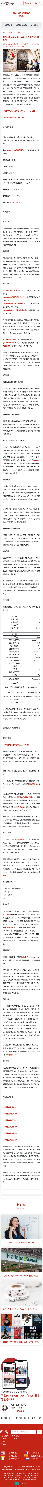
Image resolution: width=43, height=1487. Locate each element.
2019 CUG (8, 346)
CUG (9, 914)
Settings (24, 1483)
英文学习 (34, 25)
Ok (17, 1483)
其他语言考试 (33, 784)
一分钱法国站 (36, 1452)
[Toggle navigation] (39, 3)
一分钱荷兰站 (36, 1458)
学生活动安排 (12, 1055)
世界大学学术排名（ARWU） (14, 303)
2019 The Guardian (11, 343)
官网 (4, 875)
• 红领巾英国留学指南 (10, 1107)
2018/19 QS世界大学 (11, 290)
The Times (10, 927)
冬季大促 (27, 3)
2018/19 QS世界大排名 (15, 150)
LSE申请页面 (19, 807)
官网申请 (21, 839)
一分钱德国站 (11, 1455)
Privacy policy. (34, 1479)
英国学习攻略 (21, 25)
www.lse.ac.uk (15, 202)
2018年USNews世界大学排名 (14, 310)
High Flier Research (30, 957)
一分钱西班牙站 (35, 1455)
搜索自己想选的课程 (25, 797)
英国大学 (8, 25)
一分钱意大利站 (12, 1458)
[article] (21, 1230)
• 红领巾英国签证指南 (10, 1140)
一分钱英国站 (11, 1452)
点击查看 (20, 1410)
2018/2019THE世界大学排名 (14, 297)
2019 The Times (10, 339)
